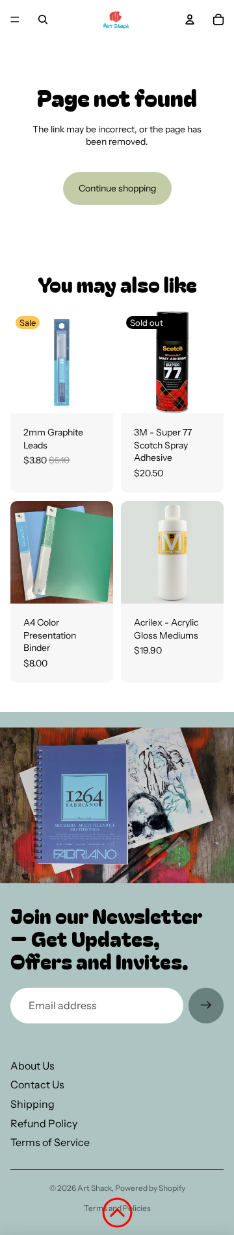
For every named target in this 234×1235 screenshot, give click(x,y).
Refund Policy (43, 1123)
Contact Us (37, 1084)
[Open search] (43, 19)
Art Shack (94, 1188)
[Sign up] (206, 1005)
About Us (32, 1065)
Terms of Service (50, 1142)
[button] (117, 1213)
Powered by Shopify (150, 1188)
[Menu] (15, 19)
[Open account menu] (190, 19)
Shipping (32, 1103)
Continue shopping (117, 188)
